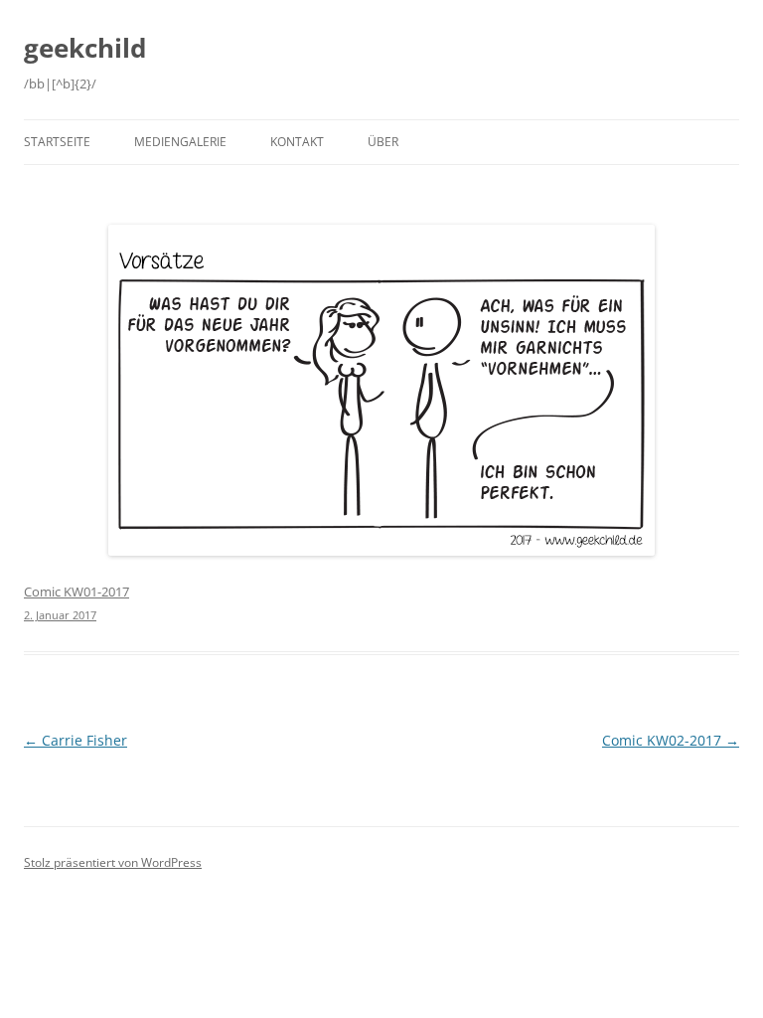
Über (383, 141)
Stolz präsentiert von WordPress (113, 862)
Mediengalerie (180, 141)
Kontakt (297, 141)
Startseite (57, 141)
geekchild (85, 48)
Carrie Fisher (75, 740)
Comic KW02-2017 (670, 740)
